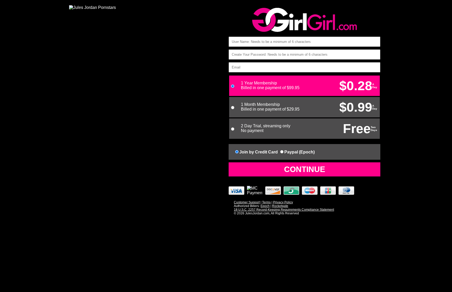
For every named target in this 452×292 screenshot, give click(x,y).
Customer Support (247, 202)
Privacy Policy (283, 202)
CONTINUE (304, 169)
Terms (266, 202)
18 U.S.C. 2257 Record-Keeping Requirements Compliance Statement (284, 209)
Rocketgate (280, 206)
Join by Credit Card (258, 152)
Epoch (265, 206)
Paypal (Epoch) (299, 152)
